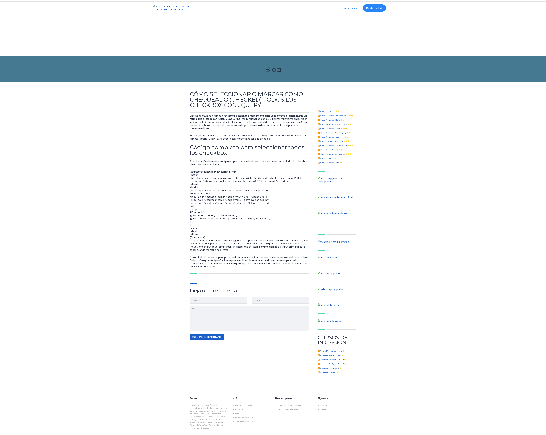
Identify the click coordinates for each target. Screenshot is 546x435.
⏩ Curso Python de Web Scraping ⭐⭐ (334, 133)
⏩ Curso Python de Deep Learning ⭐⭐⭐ (335, 145)
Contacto (239, 409)
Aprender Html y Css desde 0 (332, 364)
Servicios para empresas (288, 409)
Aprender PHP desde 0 (329, 368)
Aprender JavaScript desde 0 (332, 359)
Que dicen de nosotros (244, 405)
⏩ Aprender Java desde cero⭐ (330, 355)
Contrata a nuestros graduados (290, 405)
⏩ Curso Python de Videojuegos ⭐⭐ (333, 137)
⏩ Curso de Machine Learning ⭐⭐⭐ (333, 141)
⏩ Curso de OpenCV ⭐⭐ (329, 111)
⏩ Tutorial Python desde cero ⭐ (331, 351)
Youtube (324, 409)
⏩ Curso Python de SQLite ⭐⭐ (331, 120)
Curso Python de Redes (329, 162)
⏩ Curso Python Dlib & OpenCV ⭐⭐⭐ (335, 154)
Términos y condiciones (245, 422)
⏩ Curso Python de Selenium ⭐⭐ (332, 128)
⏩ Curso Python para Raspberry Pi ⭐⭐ (335, 124)
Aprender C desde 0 (328, 372)
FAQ (237, 413)
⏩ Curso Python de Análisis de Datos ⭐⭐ (335, 116)
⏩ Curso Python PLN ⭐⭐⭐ (330, 150)
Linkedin (324, 405)
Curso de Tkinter (327, 158)
